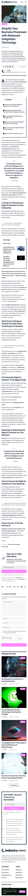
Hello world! (6, 243)
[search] (18, 2)
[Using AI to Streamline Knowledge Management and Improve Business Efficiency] (21, 258)
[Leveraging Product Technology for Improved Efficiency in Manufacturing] (14, 730)
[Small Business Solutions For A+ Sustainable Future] (14, 666)
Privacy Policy (8, 891)
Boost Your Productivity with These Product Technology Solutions (14, 777)
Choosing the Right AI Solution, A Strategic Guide (13, 116)
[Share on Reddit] (10, 66)
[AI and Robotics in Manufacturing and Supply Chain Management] (21, 248)
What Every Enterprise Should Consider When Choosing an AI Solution (14, 111)
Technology (5, 546)
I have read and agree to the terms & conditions (13, 574)
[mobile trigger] (25, 2)
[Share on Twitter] (5, 66)
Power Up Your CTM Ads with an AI (14, 133)
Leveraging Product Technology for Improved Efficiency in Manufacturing (14, 745)
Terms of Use (18, 577)
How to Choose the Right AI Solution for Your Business (14, 128)
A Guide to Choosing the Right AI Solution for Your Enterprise (12, 105)
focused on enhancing (19, 82)
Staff (8, 70)
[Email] (21, 586)
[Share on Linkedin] (8, 66)
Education (11, 544)
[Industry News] (9, 2)
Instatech (17, 544)
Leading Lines (17, 397)
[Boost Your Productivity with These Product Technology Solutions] (14, 763)
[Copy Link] (13, 66)
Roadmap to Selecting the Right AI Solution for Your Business (13, 122)
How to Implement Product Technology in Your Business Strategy (11, 712)
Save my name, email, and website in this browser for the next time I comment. (15, 632)
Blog (4, 24)
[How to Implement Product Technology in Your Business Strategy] (14, 697)
